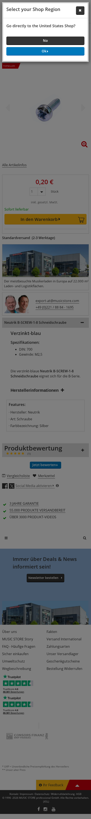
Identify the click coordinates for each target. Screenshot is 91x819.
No (45, 40)
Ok (44, 51)
